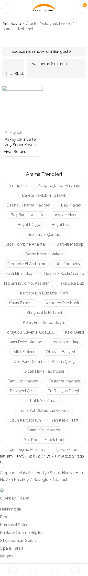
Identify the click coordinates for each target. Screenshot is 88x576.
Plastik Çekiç (63, 361)
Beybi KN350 (29, 224)
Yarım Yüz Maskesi (44, 430)
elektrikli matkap (19, 273)
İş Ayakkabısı (67, 449)
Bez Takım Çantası (44, 234)
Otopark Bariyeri (60, 351)
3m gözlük (18, 185)
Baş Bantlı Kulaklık (27, 215)
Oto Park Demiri (27, 361)
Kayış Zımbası (21, 303)
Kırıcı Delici (74, 332)
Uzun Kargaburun (25, 420)
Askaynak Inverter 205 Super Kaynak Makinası (21, 144)
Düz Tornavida (68, 263)
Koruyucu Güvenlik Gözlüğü (29, 332)
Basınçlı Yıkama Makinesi (29, 205)
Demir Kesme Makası (44, 254)
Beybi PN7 (61, 224)
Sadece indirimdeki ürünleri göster (41, 51)
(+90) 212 (63, 456)
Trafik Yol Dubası (44, 400)
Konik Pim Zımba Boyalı (44, 322)
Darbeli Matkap (70, 244)
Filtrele (15, 73)
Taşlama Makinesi (65, 381)
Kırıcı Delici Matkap (25, 342)
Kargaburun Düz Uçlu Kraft (44, 293)
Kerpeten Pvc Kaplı (61, 303)
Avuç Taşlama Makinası (59, 185)
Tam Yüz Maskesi (23, 381)
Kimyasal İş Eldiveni (44, 312)
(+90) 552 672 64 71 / (35, 456)
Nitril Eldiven (24, 351)
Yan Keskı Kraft (64, 420)
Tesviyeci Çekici (23, 391)
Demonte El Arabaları (26, 263)
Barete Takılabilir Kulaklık (44, 195)
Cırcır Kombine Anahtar (25, 244)
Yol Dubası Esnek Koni (44, 439)
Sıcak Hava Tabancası (44, 371)
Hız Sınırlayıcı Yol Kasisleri (26, 283)
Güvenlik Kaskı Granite (64, 273)
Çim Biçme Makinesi (27, 449)
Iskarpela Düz (72, 283)
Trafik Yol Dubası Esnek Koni (44, 410)
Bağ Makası (71, 205)
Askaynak (13, 132)
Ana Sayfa (11, 23)
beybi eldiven (65, 215)
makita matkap (66, 342)
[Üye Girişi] (75, 570)
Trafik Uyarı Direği (63, 391)
